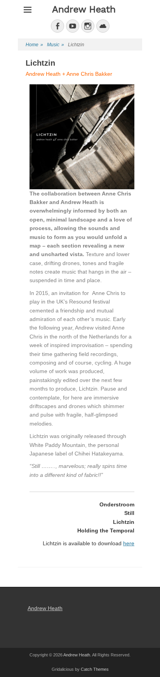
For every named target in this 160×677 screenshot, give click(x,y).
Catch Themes (95, 669)
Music (55, 44)
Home (34, 44)
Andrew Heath (84, 9)
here (128, 543)
